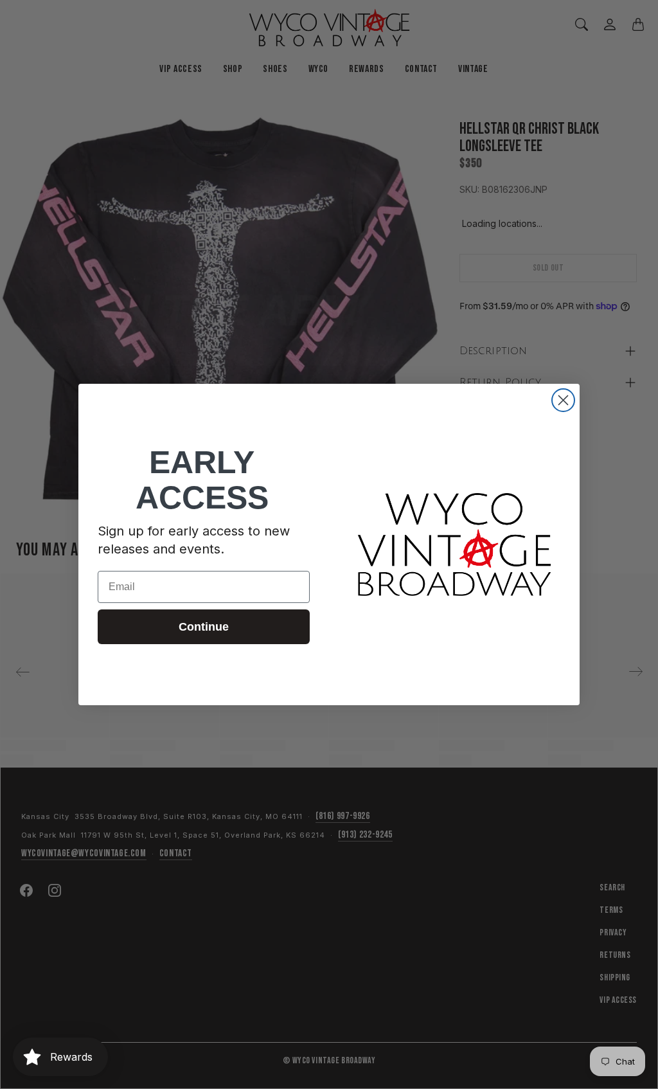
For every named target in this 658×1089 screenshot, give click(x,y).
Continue (204, 626)
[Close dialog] (563, 400)
